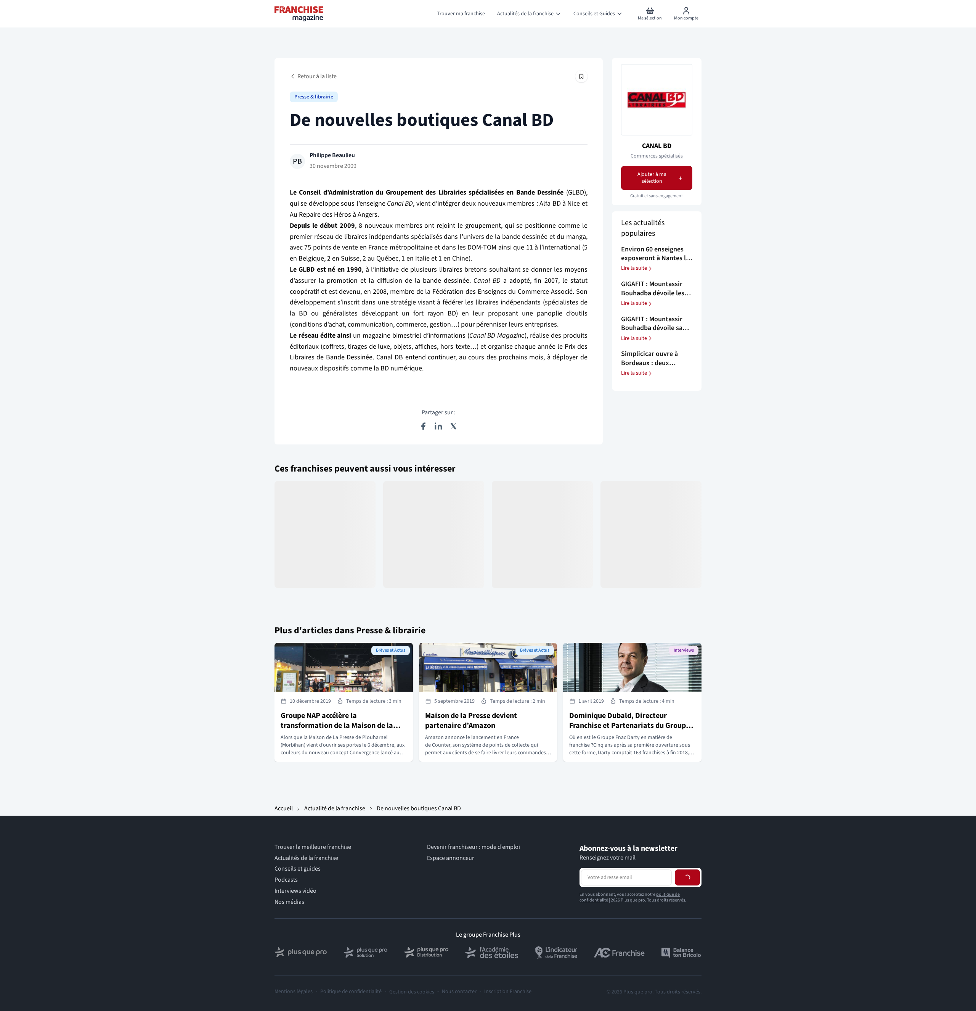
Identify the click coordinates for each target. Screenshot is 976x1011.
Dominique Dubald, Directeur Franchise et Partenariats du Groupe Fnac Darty (629, 725)
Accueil (283, 808)
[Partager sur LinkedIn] (438, 426)
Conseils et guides (297, 869)
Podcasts (286, 880)
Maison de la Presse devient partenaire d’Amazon (471, 720)
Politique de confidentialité (351, 991)
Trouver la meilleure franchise (312, 847)
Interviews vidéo (295, 891)
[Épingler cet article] (581, 76)
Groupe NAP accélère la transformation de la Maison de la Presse (337, 725)
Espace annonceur (450, 858)
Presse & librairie (313, 97)
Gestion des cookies (411, 992)
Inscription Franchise (507, 991)
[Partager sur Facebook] (423, 426)
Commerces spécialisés (657, 156)
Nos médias (289, 902)
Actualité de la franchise (334, 808)
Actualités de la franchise (306, 858)
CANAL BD (656, 146)
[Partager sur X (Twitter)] (454, 426)
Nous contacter (459, 991)
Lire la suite (634, 268)
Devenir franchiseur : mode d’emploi (473, 847)
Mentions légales (293, 991)
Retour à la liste (317, 76)
